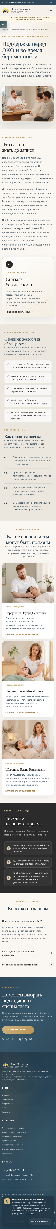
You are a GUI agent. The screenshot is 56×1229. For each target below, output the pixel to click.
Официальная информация (13, 1128)
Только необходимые (16, 1221)
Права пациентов (9, 1140)
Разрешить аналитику (40, 1221)
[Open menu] (51, 10)
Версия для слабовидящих (52, 3)
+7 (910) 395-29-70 (19, 1039)
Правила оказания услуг (12, 1136)
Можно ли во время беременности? (27, 964)
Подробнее (30, 1213)
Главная (5, 30)
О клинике (6, 1095)
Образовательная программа (14, 1132)
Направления (7, 1104)
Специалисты (7, 1099)
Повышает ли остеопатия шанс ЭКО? (27, 921)
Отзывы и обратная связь (12, 1149)
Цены (4, 1108)
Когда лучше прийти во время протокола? (27, 953)
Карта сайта (7, 1153)
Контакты (6, 1112)
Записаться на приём (16, 1030)
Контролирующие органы (12, 1145)
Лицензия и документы (18, 311)
